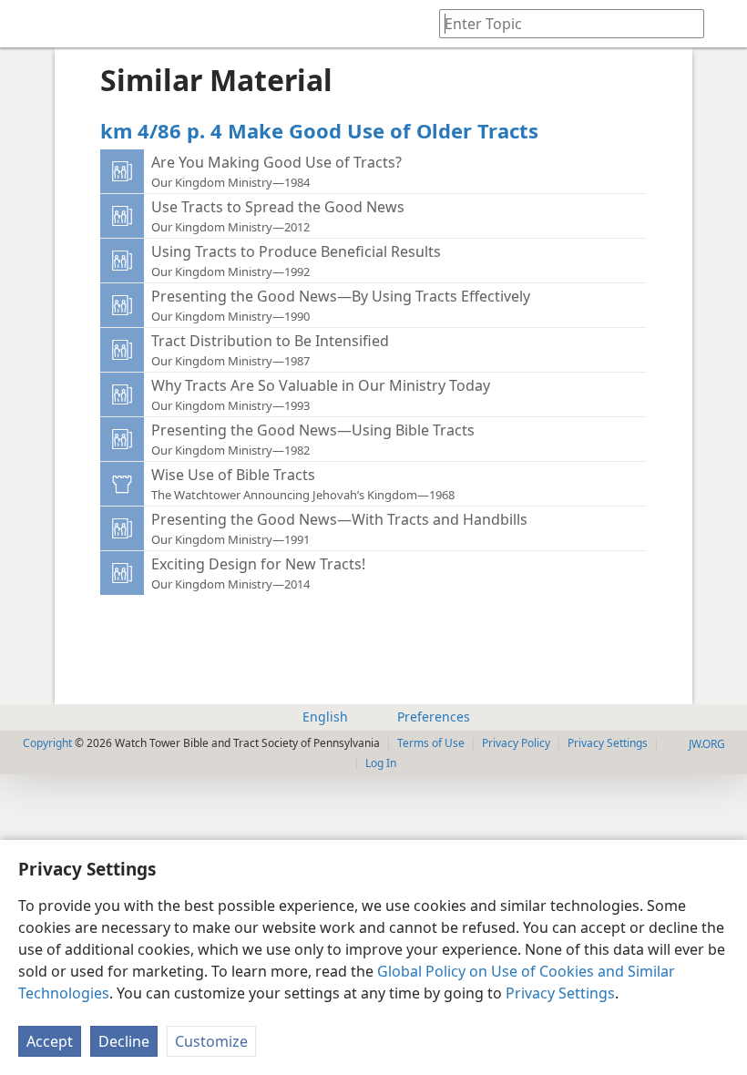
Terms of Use (431, 743)
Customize (211, 1041)
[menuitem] (27, 24)
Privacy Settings (560, 993)
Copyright (47, 743)
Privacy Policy (516, 743)
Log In (380, 763)
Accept (49, 1041)
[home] (27, 24)
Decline (123, 1041)
